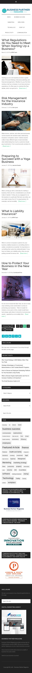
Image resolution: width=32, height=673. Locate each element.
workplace (12, 482)
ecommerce (15, 439)
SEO (15, 470)
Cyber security (15, 436)
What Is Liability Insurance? (13, 212)
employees (6, 443)
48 (21, 326)
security (9, 470)
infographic (26, 452)
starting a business (16, 474)
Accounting (4, 425)
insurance (5, 455)
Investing (12, 455)
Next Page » (9, 329)
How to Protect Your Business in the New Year (15, 266)
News (3, 466)
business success (11, 429)
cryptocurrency (17, 433)
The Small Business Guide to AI (11, 381)
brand (19, 425)
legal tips (13, 459)
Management (21, 459)
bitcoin (14, 425)
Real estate (26, 466)
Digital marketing (6, 439)
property (18, 466)
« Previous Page (7, 326)
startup (26, 474)
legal (26, 455)
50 (28, 326)
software (6, 474)
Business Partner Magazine (16, 10)
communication (6, 433)
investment (20, 455)
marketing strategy (20, 463)
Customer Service (6, 436)
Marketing (6, 462)
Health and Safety (15, 452)
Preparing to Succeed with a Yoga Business (16, 158)
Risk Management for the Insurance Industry (14, 101)
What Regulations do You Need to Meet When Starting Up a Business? (16, 44)
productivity (11, 466)
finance (25, 447)
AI (9, 425)
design (27, 436)
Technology (7, 478)
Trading (18, 478)
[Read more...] (23, 88)
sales (3, 470)
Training (24, 478)
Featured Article (11, 447)
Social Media (22, 470)
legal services (5, 458)
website (4, 482)
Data (22, 436)
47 (17, 326)
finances (4, 452)
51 (3, 329)
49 (24, 326)
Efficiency (23, 439)
